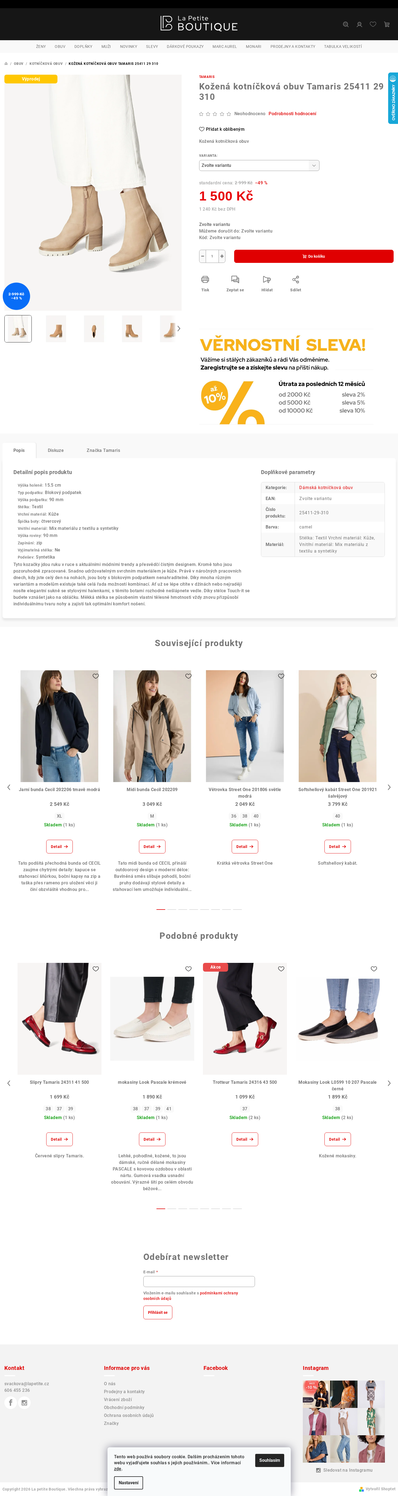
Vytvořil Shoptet (381, 1489)
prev (8, 787)
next (389, 787)
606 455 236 (17, 1390)
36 (233, 816)
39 (70, 1108)
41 (169, 1108)
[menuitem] (41, 46)
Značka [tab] (103, 450)
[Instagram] (24, 1402)
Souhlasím (269, 1460)
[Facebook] (10, 1402)
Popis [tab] (19, 450)
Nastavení (128, 1482)
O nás (110, 1383)
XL (59, 816)
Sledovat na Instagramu (348, 1470)
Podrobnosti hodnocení (292, 113)
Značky (111, 1423)
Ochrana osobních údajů (129, 1415)
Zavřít (230, 343)
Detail (56, 846)
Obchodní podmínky (124, 1407)
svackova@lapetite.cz (26, 1383)
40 (256, 816)
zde (117, 1468)
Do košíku (316, 256)
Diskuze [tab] (56, 450)
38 (245, 816)
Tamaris (207, 77)
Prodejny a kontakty (124, 1391)
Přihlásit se (158, 1312)
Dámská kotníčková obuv (326, 487)
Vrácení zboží (118, 1399)
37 (59, 1108)
